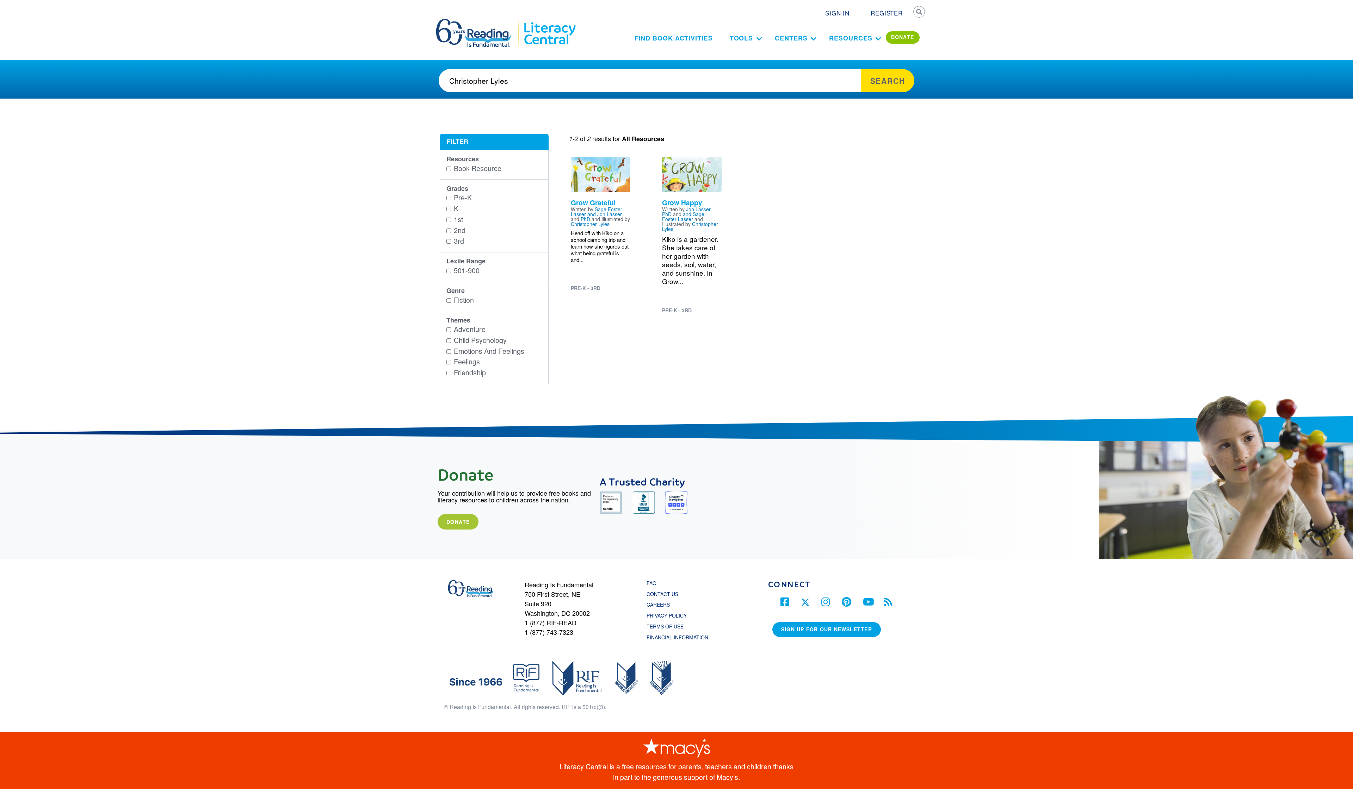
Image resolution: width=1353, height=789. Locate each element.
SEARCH (918, 12)
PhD (585, 219)
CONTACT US (664, 593)
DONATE (902, 36)
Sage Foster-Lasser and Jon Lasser (597, 212)
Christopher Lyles (590, 223)
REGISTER (887, 12)
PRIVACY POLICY (667, 615)
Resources (850, 38)
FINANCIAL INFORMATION (677, 637)
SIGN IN (837, 12)
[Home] (478, 22)
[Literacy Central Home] (549, 22)
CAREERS (658, 604)
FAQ (651, 583)
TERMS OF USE (669, 626)
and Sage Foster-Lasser (683, 217)
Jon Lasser (698, 209)
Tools (741, 38)
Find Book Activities (674, 38)
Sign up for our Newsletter (826, 629)
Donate (458, 521)
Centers (791, 38)
